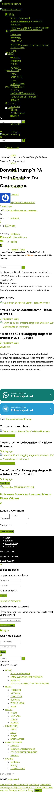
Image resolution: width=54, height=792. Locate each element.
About (8, 537)
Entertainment (9, 210)
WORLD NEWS (17, 47)
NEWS (10, 31)
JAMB (13, 73)
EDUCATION (13, 70)
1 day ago (7, 451)
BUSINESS (15, 44)
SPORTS (11, 226)
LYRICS (13, 131)
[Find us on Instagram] (13, 561)
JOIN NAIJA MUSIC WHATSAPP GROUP (29, 45)
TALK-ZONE (16, 41)
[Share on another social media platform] (1, 245)
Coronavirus (14, 157)
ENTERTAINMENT (16, 86)
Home (3, 157)
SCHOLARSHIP (17, 83)
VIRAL (13, 50)
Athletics (15, 234)
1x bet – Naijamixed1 (20, 18)
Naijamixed (13, 556)
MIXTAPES (15, 123)
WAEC (13, 80)
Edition (29, 255)
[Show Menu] (1, 131)
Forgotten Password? (10, 600)
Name (3, 525)
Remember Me (10, 590)
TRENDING (15, 34)
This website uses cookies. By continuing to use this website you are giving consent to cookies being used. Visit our (26, 787)
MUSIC (10, 108)
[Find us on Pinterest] (8, 561)
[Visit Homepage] (10, 3)
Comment (4, 518)
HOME (11, 14)
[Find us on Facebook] (1, 561)
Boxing (13, 241)
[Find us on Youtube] (10, 561)
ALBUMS (14, 67)
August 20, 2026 (10, 319)
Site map (9, 546)
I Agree (38, 790)
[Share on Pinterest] (1, 241)
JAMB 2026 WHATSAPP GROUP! (26, 21)
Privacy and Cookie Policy (21, 790)
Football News (17, 249)
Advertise (15, 24)
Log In (5, 630)
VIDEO (16, 116)
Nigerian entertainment (22, 202)
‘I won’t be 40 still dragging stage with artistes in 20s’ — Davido (26, 336)
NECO (13, 163)
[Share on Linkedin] (3, 241)
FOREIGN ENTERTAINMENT (23, 210)
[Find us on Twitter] (4, 561)
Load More (5, 347)
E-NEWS (14, 194)
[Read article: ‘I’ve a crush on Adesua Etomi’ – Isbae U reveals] (27, 303)
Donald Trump (24, 419)
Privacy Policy (11, 543)
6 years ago (6, 206)
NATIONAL (15, 37)
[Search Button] (23, 267)
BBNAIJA (14, 218)
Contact (9, 540)
